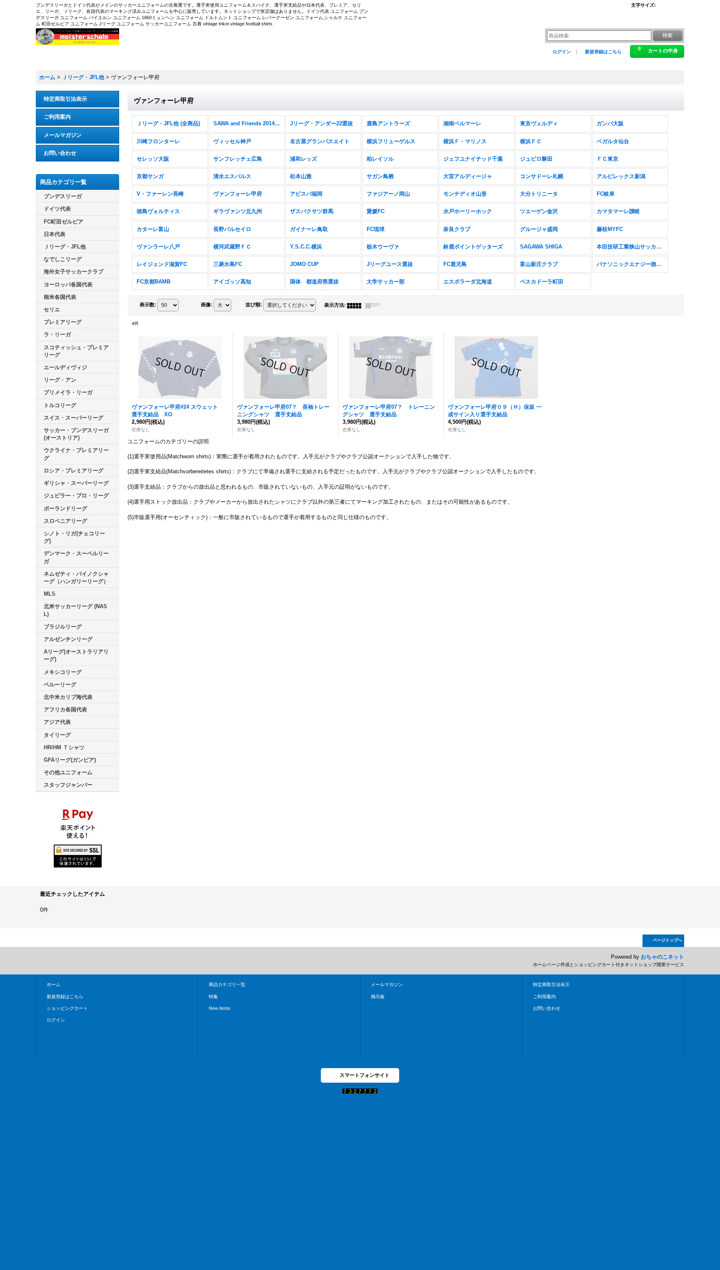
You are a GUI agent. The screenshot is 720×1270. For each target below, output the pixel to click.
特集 (213, 996)
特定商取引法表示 (65, 99)
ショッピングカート (67, 1008)
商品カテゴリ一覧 (227, 984)
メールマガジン (63, 135)
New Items (219, 1008)
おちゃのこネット (662, 957)
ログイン (561, 51)
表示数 (148, 305)
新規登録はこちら (603, 51)
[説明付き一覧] (374, 305)
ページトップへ (667, 940)
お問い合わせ (60, 153)
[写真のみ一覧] (356, 305)
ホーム (53, 984)
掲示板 (378, 996)
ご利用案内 (57, 117)
